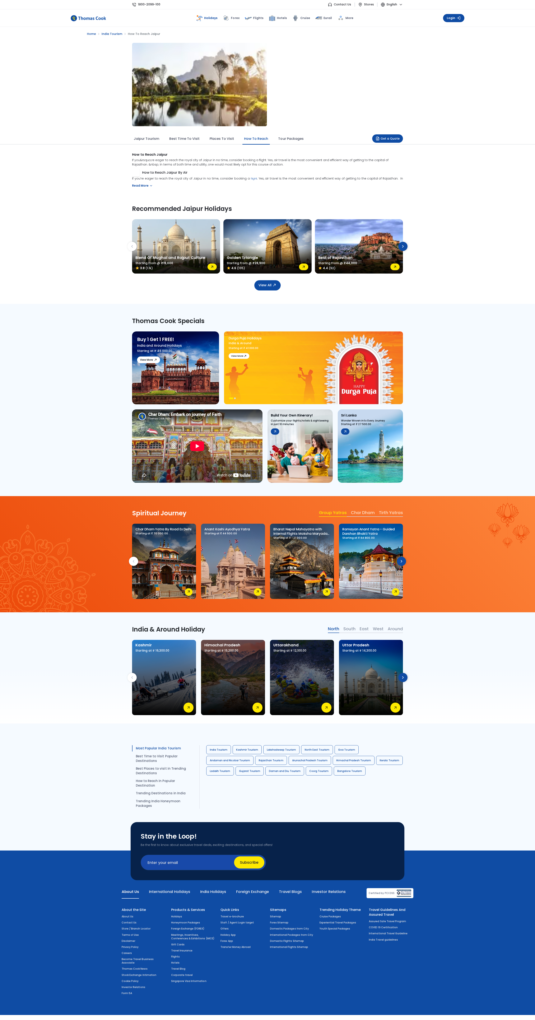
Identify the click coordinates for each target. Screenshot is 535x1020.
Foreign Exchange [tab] (252, 891)
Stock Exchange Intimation (139, 975)
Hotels (282, 18)
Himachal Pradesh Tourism (353, 760)
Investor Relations (133, 987)
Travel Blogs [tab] (290, 891)
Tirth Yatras (391, 513)
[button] (230, 398)
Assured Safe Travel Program (387, 921)
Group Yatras (333, 513)
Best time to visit (184, 138)
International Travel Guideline (388, 933)
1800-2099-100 (149, 4)
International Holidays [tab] (169, 891)
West (378, 629)
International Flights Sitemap (289, 947)
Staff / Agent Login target (237, 922)
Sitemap (275, 916)
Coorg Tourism (319, 771)
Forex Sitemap (279, 922)
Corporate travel (182, 975)
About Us (127, 916)
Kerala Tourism (389, 760)
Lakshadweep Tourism (281, 749)
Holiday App (228, 935)
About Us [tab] (130, 891)
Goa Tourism (346, 749)
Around (395, 629)
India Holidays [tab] (213, 891)
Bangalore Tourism (349, 771)
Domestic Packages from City (289, 928)
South (349, 629)
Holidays (176, 916)
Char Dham (363, 513)
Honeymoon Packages (185, 922)
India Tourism (218, 749)
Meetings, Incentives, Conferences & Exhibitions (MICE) (192, 936)
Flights (258, 18)
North (333, 629)
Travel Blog (178, 968)
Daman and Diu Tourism (285, 771)
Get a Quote (390, 138)
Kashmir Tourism (247, 749)
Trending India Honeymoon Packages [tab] (158, 803)
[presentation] (132, 246)
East (364, 629)
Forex (235, 18)
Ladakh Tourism (220, 771)
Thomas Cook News (135, 968)
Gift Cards (178, 944)
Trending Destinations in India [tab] (161, 793)
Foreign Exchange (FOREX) (188, 928)
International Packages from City (291, 935)
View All (265, 285)
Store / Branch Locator (136, 928)
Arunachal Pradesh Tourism (310, 760)
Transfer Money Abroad (235, 947)
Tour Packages (290, 138)
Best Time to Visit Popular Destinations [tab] (157, 758)
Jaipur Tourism (146, 138)
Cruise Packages (330, 916)
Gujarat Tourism (249, 771)
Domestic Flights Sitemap (287, 941)
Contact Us (342, 4)
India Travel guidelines (383, 939)
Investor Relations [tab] (328, 891)
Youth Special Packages (335, 928)
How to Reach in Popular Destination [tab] (155, 783)
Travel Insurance (182, 950)
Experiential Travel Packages (338, 922)
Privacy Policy (130, 947)
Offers (224, 928)
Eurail (328, 18)
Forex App (226, 941)
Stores (369, 4)
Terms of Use (130, 935)
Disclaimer (128, 941)
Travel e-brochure (232, 916)
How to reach (256, 138)
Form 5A (127, 993)
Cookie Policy (130, 981)
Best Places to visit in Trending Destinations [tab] (161, 770)
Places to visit (222, 138)
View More (146, 360)
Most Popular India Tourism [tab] (158, 748)
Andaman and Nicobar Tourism (230, 760)
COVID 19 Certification (383, 927)
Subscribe (249, 862)
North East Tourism (317, 749)
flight (254, 178)
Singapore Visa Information (188, 981)
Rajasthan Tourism (271, 760)
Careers (127, 953)
